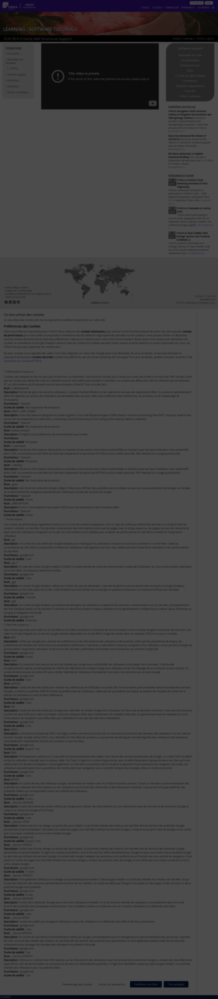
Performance (14, 519)
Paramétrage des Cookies (77, 984)
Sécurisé (18, 624)
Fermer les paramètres (112, 984)
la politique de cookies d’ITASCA (23, 361)
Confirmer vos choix (146, 984)
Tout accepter (176, 984)
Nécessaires (20, 371)
